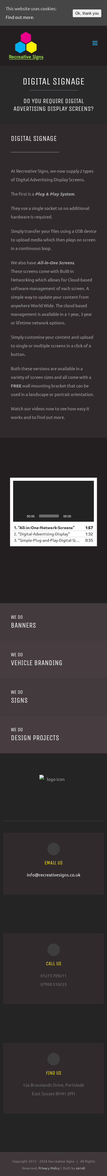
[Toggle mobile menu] (95, 43)
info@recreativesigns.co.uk (53, 874)
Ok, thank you (87, 13)
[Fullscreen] (86, 516)
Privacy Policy (49, 1168)
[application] (53, 501)
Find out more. (20, 17)
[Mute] (77, 516)
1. (44, 527)
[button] (53, 501)
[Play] (20, 516)
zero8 (80, 1168)
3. (48, 540)
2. (42, 533)
